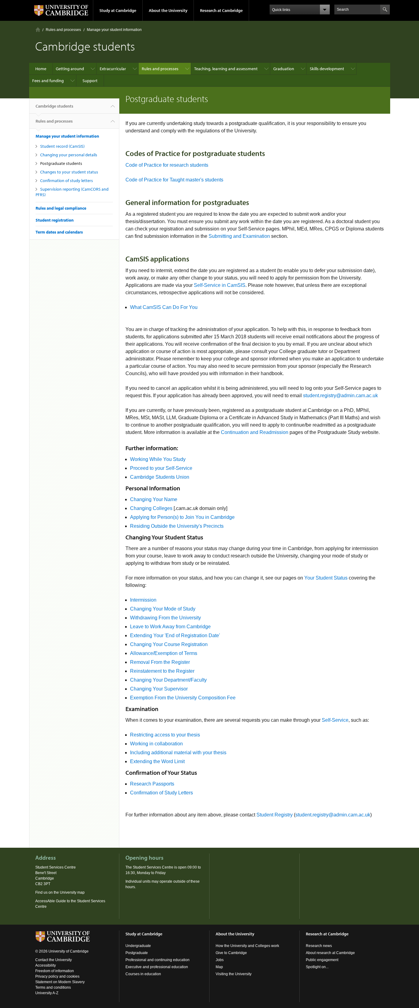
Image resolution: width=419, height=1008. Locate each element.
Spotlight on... (317, 967)
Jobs (220, 960)
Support (90, 80)
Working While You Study (158, 459)
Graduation (283, 68)
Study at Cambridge (117, 10)
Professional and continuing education (157, 960)
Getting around (70, 68)
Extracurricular (113, 68)
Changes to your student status (69, 172)
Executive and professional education (156, 967)
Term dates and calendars (59, 232)
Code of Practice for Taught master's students (174, 179)
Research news (319, 946)
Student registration (55, 220)
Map (219, 967)
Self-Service (335, 720)
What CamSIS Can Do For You (164, 307)
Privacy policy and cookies (57, 976)
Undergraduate (138, 946)
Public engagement (322, 960)
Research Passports (152, 783)
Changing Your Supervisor (159, 688)
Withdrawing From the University (165, 617)
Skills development (327, 68)
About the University (168, 10)
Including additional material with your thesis (178, 752)
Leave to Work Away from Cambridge (170, 626)
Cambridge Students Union (159, 477)
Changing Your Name (153, 499)
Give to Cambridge (231, 953)
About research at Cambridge (330, 953)
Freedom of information (54, 971)
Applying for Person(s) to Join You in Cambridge (182, 517)
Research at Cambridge (221, 10)
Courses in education (143, 974)
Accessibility (45, 965)
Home (37, 29)
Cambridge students (54, 106)
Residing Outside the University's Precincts (177, 526)
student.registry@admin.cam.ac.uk (340, 395)
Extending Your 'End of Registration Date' (175, 635)
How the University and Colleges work (247, 946)
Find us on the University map (60, 892)
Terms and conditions (53, 987)
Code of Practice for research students (166, 165)
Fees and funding (48, 80)
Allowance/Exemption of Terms (163, 653)
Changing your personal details (68, 155)
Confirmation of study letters (66, 180)
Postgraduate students (61, 163)
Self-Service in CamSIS (219, 285)
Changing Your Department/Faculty (168, 680)
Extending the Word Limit (157, 761)
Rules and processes (63, 30)
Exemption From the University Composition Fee (183, 697)
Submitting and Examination (239, 236)
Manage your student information (114, 30)
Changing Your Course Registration (169, 644)
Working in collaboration (156, 743)
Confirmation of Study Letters (161, 792)
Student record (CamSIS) (62, 146)
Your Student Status (326, 577)
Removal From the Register (160, 662)
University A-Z (46, 993)
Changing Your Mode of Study (162, 608)
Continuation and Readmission (254, 432)
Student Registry (274, 814)
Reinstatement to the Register (162, 671)
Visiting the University (234, 974)
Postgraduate (136, 953)
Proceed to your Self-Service (161, 468)
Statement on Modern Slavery (60, 982)
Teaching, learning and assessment (226, 68)
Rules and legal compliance (61, 208)
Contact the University (53, 960)
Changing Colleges (152, 508)
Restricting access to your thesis (165, 734)
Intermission (143, 600)
